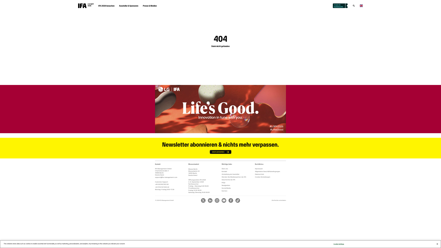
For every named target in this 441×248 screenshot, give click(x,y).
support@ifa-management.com (166, 177)
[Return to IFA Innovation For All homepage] (86, 7)
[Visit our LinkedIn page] (210, 202)
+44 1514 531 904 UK (162, 187)
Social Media (226, 188)
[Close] (437, 244)
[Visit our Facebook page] (231, 202)
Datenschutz (259, 174)
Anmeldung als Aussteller (230, 174)
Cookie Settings (339, 244)
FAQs (223, 182)
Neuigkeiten (226, 185)
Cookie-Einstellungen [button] (262, 177)
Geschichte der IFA (228, 180)
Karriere (224, 191)
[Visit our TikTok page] (237, 202)
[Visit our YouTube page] (224, 202)
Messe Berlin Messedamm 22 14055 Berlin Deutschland (194, 172)
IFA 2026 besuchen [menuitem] (106, 6)
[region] (220, 244)
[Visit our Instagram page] (217, 202)
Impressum (259, 169)
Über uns (225, 169)
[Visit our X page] (203, 202)
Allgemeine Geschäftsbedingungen (267, 171)
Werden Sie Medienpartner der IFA (234, 177)
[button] (354, 6)
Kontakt (224, 171)
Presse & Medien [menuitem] (150, 6)
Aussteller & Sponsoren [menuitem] (128, 6)
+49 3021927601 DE (162, 184)
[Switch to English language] (361, 6)
